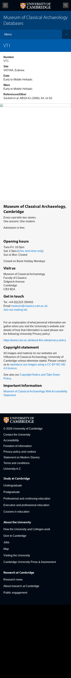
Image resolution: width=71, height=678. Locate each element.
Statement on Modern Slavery (21, 457)
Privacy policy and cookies (19, 451)
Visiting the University (16, 555)
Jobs (6, 542)
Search (65, 5)
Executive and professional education (26, 505)
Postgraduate (11, 492)
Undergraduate (12, 485)
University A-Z (12, 468)
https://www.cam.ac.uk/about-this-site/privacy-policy (34, 340)
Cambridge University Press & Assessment (29, 561)
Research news (13, 579)
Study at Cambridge (16, 478)
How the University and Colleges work (26, 529)
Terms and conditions (16, 463)
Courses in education (16, 511)
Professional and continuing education (26, 498)
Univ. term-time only (30, 250)
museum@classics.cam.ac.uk (29, 305)
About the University (17, 522)
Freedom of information (17, 446)
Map (6, 548)
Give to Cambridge (14, 535)
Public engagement (15, 592)
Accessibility (11, 440)
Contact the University (16, 434)
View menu (5, 5)
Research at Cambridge (18, 572)
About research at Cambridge (21, 586)
